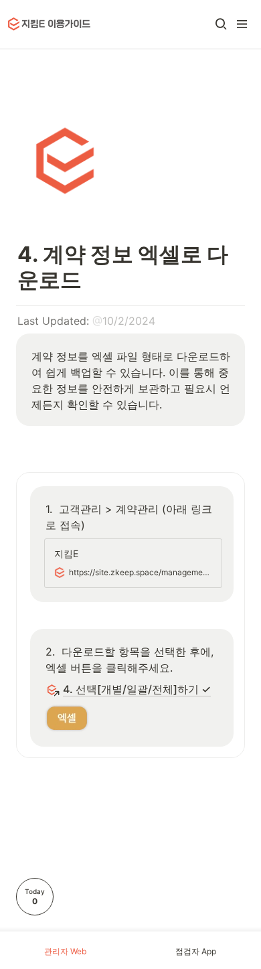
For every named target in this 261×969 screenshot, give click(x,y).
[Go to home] (49, 24)
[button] (220, 24)
